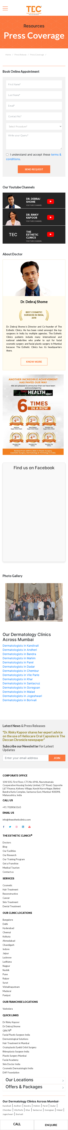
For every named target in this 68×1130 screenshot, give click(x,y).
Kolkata (6, 936)
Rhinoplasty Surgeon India (16, 1051)
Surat (5, 982)
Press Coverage (37, 54)
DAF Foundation (11, 1072)
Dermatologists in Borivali (20, 700)
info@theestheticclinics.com (17, 819)
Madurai (7, 991)
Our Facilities (9, 851)
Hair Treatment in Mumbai (16, 1043)
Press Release (20, 54)
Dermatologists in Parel (18, 662)
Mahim (36, 1105)
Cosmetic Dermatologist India (18, 1068)
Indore (6, 949)
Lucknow (7, 957)
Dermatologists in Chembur (21, 670)
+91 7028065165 (12, 807)
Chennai (7, 932)
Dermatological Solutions (15, 1039)
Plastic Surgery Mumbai (15, 1055)
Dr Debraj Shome (11, 1026)
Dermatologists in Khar (18, 679)
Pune (5, 974)
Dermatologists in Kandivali (21, 645)
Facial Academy (10, 1060)
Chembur (7, 1110)
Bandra (27, 1105)
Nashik (6, 970)
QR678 (7, 1030)
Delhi (5, 924)
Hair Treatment (10, 889)
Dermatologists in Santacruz (21, 683)
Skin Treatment (10, 902)
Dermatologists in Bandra (19, 654)
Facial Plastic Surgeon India (16, 1034)
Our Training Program (14, 859)
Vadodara (8, 1008)
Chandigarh (8, 945)
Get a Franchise (10, 863)
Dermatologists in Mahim (19, 658)
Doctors (7, 842)
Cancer (6, 898)
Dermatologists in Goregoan (21, 687)
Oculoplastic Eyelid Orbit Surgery (19, 1047)
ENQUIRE (51, 1125)
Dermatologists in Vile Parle (21, 675)
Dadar (53, 1105)
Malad (59, 1110)
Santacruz (37, 1110)
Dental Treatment (12, 906)
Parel (45, 1105)
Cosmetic (7, 885)
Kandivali (7, 1105)
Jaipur (6, 953)
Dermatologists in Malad (19, 691)
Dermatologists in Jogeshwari (22, 696)
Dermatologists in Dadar (19, 666)
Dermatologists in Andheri (20, 650)
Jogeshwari (8, 1114)
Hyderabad (8, 928)
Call (17, 1124)
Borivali (19, 1114)
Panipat (6, 995)
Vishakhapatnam (11, 986)
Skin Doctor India (11, 1064)
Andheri (17, 1105)
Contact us (8, 871)
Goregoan (49, 1110)
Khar (28, 1110)
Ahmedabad (9, 940)
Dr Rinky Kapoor (11, 1022)
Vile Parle (18, 1110)
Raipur (6, 978)
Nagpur (6, 966)
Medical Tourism (11, 867)
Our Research (9, 855)
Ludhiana (7, 961)
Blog (5, 846)
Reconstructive (10, 893)
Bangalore (8, 919)
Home (8, 54)
